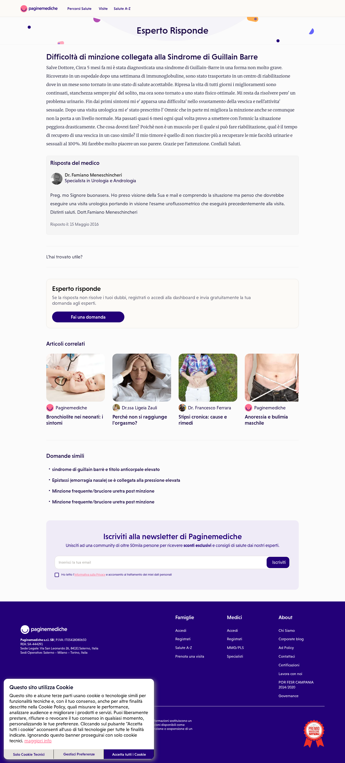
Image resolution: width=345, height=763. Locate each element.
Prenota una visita (189, 656)
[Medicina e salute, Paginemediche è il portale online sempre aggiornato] (39, 8)
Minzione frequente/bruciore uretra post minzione (103, 491)
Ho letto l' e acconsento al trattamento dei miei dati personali (116, 574)
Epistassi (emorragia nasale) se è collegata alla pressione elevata (116, 480)
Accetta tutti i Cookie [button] (129, 754)
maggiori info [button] (38, 740)
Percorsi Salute (79, 8)
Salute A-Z (122, 8)
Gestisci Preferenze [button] (79, 754)
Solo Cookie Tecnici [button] (29, 754)
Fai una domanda (88, 317)
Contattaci (287, 656)
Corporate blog (291, 639)
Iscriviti (279, 562)
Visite (103, 8)
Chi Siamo (287, 631)
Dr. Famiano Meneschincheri (93, 175)
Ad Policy (286, 648)
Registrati (183, 639)
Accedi (180, 631)
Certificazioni (289, 665)
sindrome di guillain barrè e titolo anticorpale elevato (106, 469)
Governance (289, 696)
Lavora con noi (290, 674)
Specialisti (235, 656)
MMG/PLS (235, 648)
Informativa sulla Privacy (89, 574)
